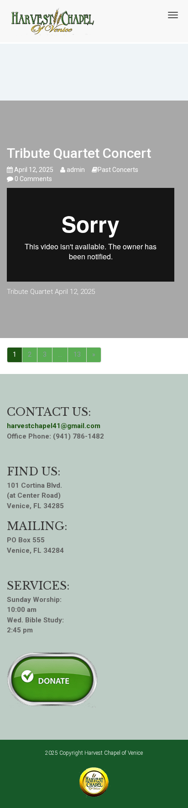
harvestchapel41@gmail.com (53, 426)
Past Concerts (118, 169)
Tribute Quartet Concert (79, 153)
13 (77, 354)
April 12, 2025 (33, 169)
